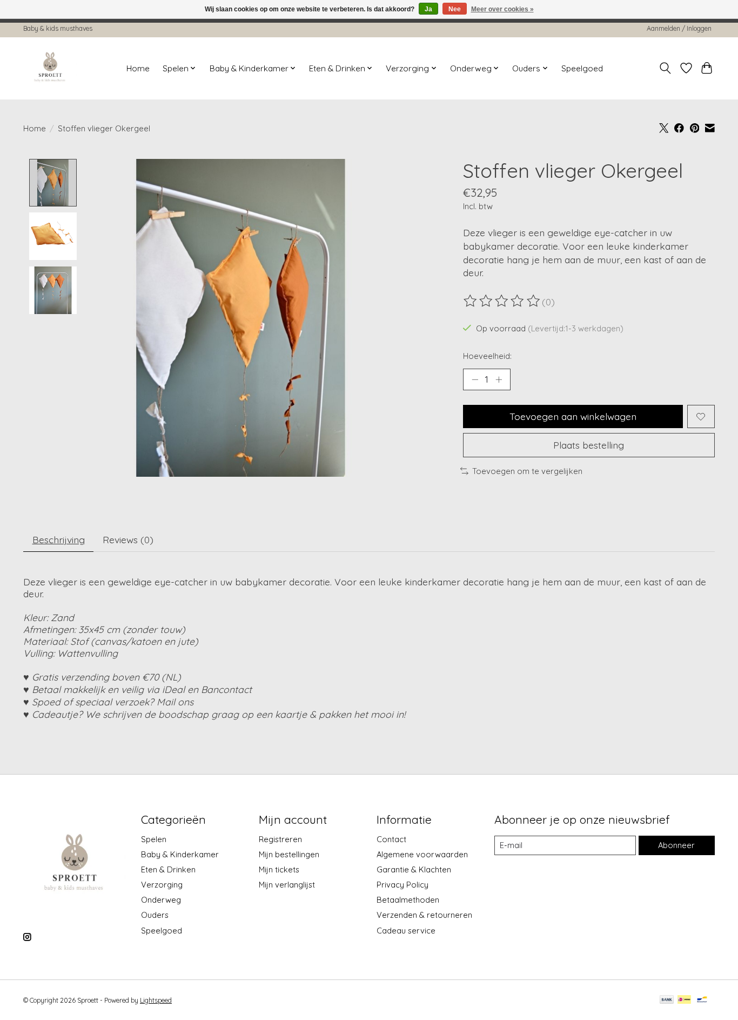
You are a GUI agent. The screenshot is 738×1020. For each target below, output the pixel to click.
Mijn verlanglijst (287, 884)
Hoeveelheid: (487, 356)
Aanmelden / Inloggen (679, 28)
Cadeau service (406, 930)
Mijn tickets (279, 869)
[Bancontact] (702, 1000)
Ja (428, 9)
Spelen (153, 839)
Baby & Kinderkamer (180, 854)
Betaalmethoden (408, 900)
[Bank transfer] (667, 1000)
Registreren (280, 839)
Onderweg (161, 900)
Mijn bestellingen (289, 854)
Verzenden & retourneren (424, 915)
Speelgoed (582, 68)
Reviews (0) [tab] (128, 539)
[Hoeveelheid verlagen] (474, 379)
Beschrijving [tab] (58, 539)
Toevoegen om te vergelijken (527, 471)
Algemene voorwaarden (422, 854)
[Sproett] (50, 68)
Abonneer (676, 845)
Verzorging (162, 884)
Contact (391, 839)
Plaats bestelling (588, 445)
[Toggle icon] (665, 68)
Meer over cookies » (502, 9)
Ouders (155, 915)
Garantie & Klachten (414, 869)
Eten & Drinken (168, 869)
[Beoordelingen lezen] (502, 301)
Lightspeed (156, 1000)
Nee (454, 9)
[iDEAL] (684, 1000)
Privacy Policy (402, 884)
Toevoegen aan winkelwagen (572, 416)
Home (138, 68)
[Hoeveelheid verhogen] (498, 379)
